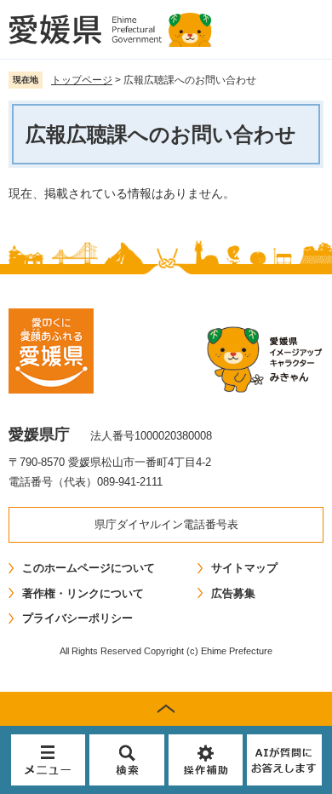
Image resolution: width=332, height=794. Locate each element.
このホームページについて (88, 567)
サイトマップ (244, 567)
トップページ (81, 80)
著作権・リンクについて (83, 593)
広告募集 (233, 593)
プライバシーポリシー (77, 618)
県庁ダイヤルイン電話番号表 (166, 524)
